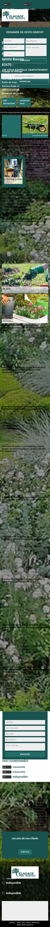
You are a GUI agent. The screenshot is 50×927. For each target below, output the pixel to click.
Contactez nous (24, 102)
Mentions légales (25, 925)
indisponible (19, 767)
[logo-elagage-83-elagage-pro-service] (15, 15)
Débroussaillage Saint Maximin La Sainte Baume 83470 (8, 823)
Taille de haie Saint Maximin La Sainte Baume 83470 (24, 821)
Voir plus (25, 852)
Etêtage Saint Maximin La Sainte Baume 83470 (40, 824)
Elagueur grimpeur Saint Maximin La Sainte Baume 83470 (24, 801)
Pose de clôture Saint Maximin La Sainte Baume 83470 (8, 801)
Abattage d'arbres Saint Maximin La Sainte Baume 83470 (24, 812)
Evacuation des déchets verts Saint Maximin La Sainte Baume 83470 (9, 812)
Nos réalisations (9, 102)
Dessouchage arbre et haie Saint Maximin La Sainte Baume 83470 (41, 806)
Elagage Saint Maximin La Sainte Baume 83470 (40, 816)
